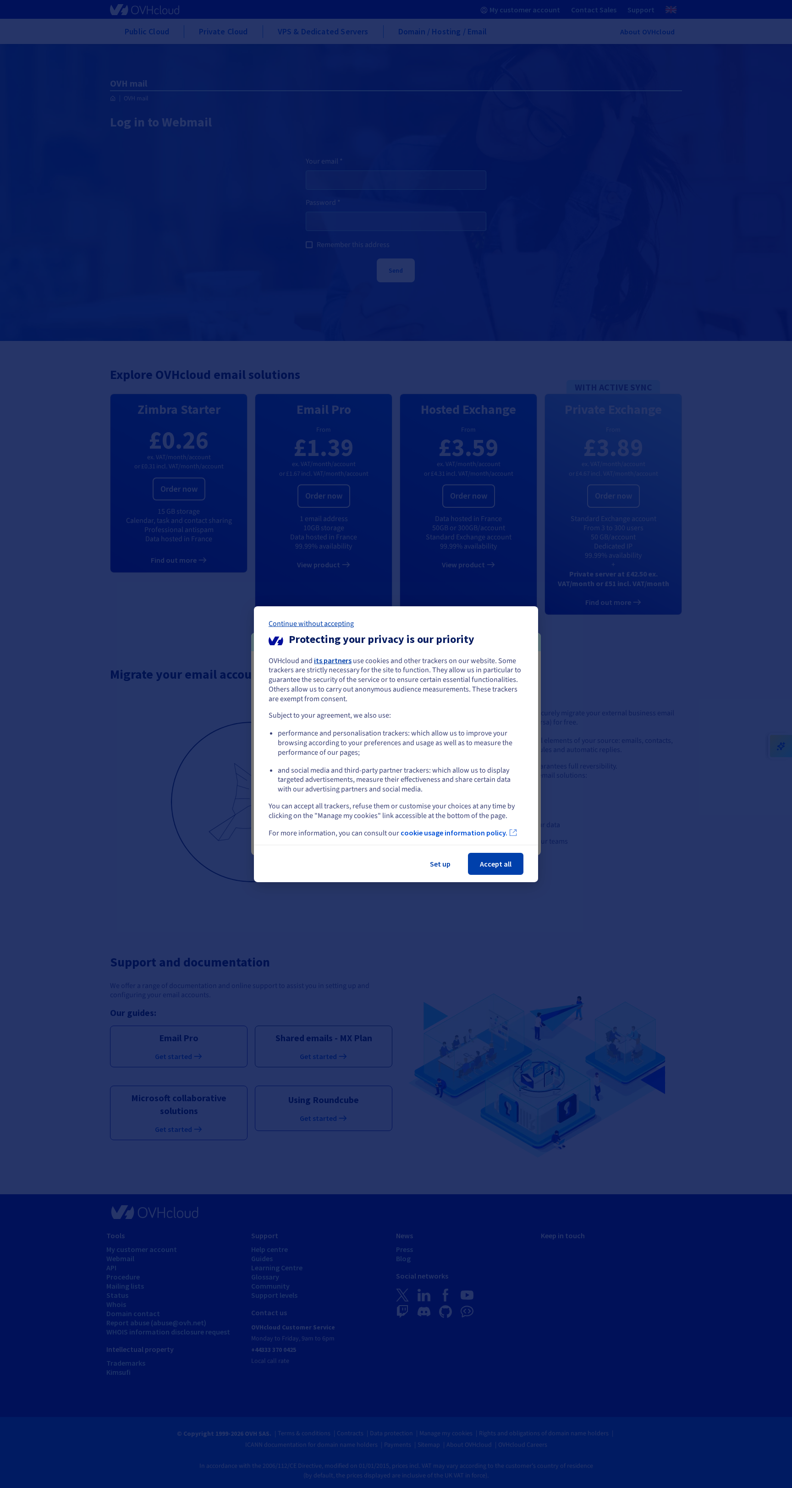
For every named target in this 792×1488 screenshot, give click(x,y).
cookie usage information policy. (454, 832)
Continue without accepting (311, 623)
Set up (440, 863)
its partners (333, 659)
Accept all (496, 863)
